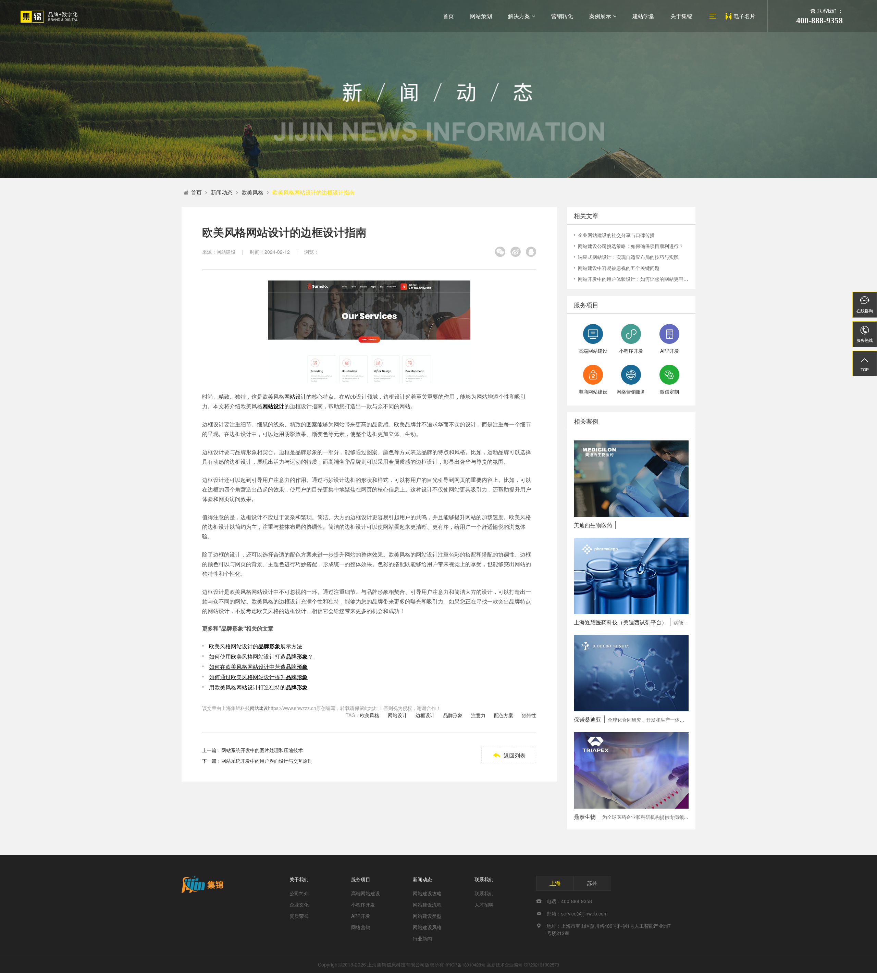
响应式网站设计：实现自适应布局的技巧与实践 (628, 256)
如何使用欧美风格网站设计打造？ (261, 656)
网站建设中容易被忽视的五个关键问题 (618, 267)
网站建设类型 (427, 915)
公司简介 (299, 893)
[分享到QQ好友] (531, 252)
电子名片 (744, 16)
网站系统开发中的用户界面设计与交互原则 (266, 760)
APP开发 (360, 915)
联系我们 (484, 879)
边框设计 (425, 715)
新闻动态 (222, 192)
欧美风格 (252, 192)
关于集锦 (681, 16)
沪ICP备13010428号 (465, 964)
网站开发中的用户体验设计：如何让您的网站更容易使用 (633, 278)
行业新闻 (422, 938)
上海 (554, 883)
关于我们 (299, 879)
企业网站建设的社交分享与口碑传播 (616, 235)
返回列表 (509, 755)
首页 (448, 16)
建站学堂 (643, 16)
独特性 (529, 715)
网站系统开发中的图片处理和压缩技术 (262, 750)
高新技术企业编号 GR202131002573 (523, 964)
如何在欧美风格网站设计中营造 (258, 667)
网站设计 (295, 396)
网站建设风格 (427, 927)
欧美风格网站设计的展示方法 (255, 646)
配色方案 (503, 715)
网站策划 (481, 16)
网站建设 (259, 708)
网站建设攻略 (427, 893)
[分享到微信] (500, 252)
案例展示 (600, 16)
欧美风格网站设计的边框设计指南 (313, 192)
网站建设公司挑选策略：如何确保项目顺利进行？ (630, 245)
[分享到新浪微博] (515, 252)
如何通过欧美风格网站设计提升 (258, 677)
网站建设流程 (427, 904)
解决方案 (519, 16)
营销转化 (562, 16)
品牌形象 (452, 715)
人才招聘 (484, 904)
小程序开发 (363, 904)
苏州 (592, 883)
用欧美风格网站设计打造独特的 (258, 687)
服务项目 (360, 879)
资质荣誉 (299, 915)
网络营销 (360, 927)
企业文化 (299, 904)
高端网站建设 (365, 893)
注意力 (478, 715)
